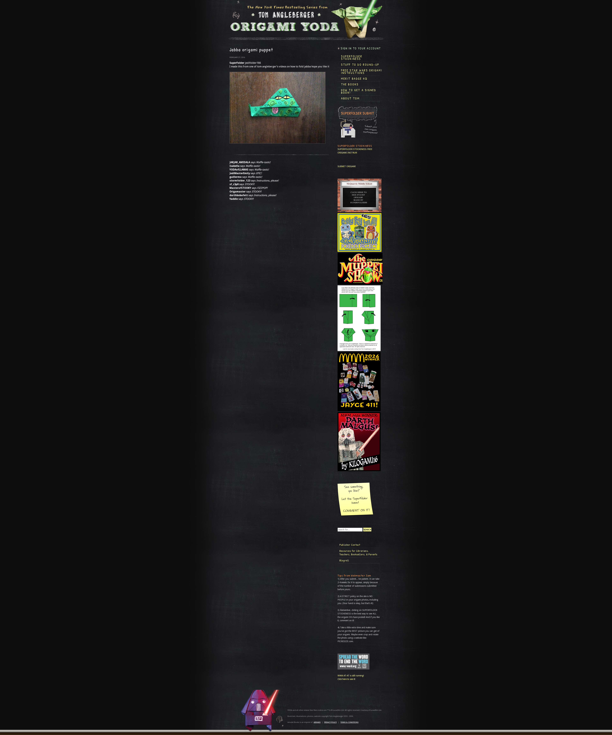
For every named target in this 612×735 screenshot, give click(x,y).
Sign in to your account (361, 48)
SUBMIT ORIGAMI (347, 166)
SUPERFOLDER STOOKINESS (352, 149)
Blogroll (344, 560)
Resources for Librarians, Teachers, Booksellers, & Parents (358, 552)
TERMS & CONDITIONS (349, 722)
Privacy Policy (330, 722)
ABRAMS (317, 722)
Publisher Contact (349, 545)
